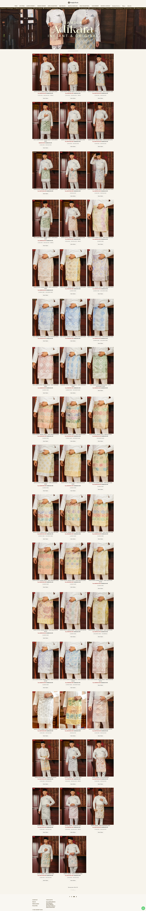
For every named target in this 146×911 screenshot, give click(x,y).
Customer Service (116, 5)
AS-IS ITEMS (22, 5)
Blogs (123, 5)
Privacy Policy (35, 905)
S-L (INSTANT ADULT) (100, 241)
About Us (129, 5)
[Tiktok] (76, 896)
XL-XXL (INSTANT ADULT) (49, 292)
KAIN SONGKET (95, 5)
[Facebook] (69, 896)
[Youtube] (74, 896)
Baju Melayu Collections (50, 905)
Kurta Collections (49, 903)
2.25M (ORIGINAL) (104, 633)
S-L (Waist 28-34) (40, 95)
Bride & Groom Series (50, 907)
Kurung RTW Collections (50, 901)
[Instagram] (71, 896)
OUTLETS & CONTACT (105, 5)
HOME (16, 5)
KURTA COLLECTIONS (52, 5)
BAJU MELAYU (62, 5)
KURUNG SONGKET (41, 5)
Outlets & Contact (35, 903)
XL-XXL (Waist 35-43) (46, 95)
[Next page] (75, 890)
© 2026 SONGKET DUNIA (37, 909)
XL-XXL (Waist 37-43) (73, 732)
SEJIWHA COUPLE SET (73, 5)
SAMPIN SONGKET (31, 5)
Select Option (45, 98)
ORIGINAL (51, 95)
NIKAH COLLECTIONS (84, 5)
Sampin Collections (49, 904)
